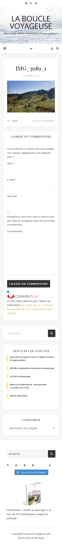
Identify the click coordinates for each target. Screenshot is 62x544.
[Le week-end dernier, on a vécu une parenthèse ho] (8, 465)
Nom (11, 163)
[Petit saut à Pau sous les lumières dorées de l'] (24, 465)
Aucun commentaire (44, 120)
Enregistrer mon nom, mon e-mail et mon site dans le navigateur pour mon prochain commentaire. (31, 220)
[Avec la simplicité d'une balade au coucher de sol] (41, 465)
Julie (15, 120)
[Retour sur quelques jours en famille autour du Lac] (50, 465)
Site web (12, 196)
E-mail (11, 179)
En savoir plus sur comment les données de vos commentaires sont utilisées (30, 309)
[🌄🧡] (16, 465)
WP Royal (39, 537)
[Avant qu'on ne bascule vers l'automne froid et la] (33, 465)
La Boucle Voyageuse (31, 22)
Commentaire (14, 231)
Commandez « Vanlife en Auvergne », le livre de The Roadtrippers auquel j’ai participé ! (29, 514)
